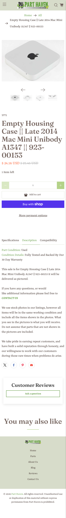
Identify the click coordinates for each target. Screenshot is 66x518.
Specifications (10, 240)
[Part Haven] (33, 5)
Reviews (33, 473)
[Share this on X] (5, 365)
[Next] (43, 89)
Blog (33, 467)
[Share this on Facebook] (13, 365)
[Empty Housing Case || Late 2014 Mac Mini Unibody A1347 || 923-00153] (33, 61)
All (40, 15)
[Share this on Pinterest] (22, 365)
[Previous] (23, 89)
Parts (33, 456)
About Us (33, 462)
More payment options (33, 215)
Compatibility (48, 240)
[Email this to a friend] (31, 365)
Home (28, 15)
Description (29, 240)
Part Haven (17, 494)
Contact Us (33, 479)
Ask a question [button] (33, 393)
